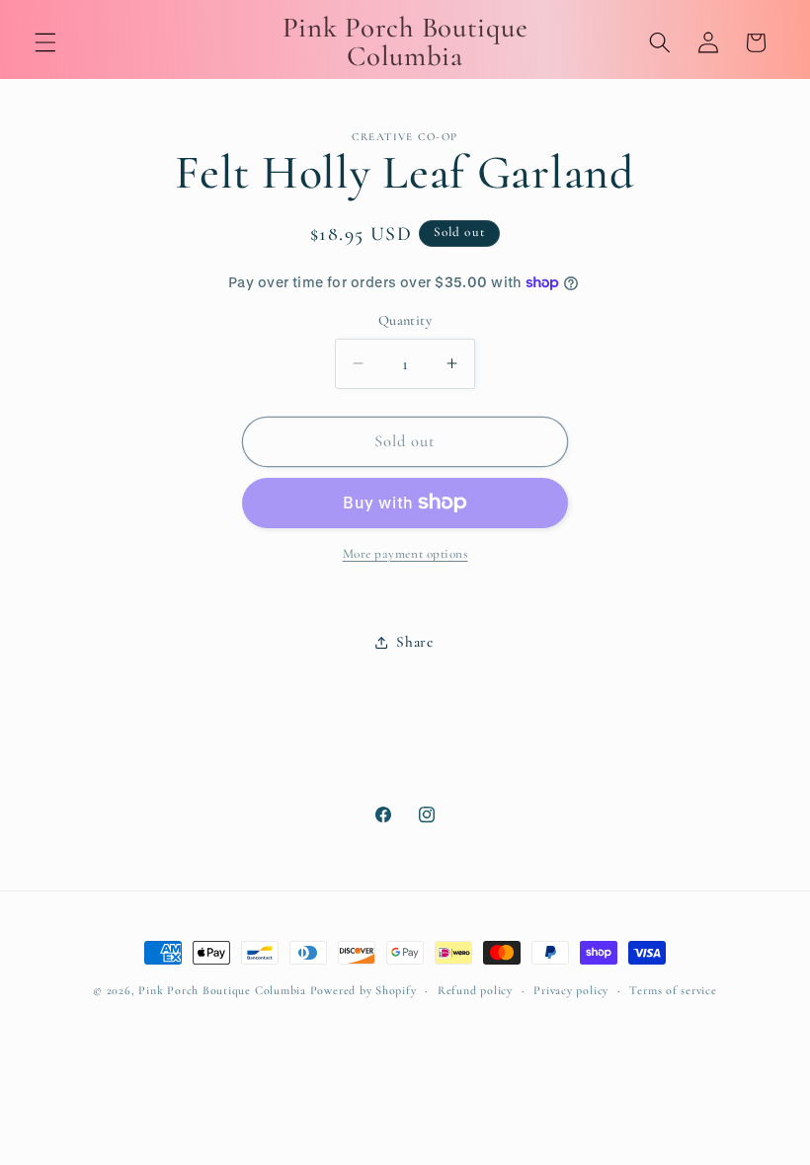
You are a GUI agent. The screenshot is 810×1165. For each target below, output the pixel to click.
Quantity (405, 320)
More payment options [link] (405, 554)
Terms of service (672, 990)
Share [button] (414, 642)
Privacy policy (570, 990)
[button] (45, 42)
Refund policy (475, 990)
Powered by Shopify (363, 990)
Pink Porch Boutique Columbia (223, 990)
